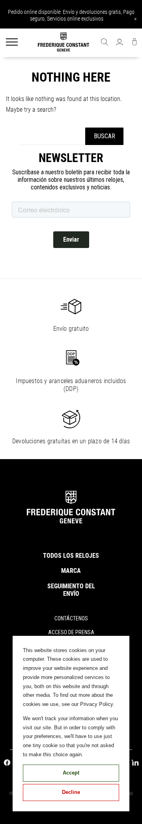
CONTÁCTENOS (71, 618)
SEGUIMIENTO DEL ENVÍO (71, 589)
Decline (71, 792)
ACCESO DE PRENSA (71, 632)
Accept (71, 773)
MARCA (71, 570)
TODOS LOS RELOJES (71, 555)
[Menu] (12, 42)
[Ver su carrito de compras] (134, 42)
